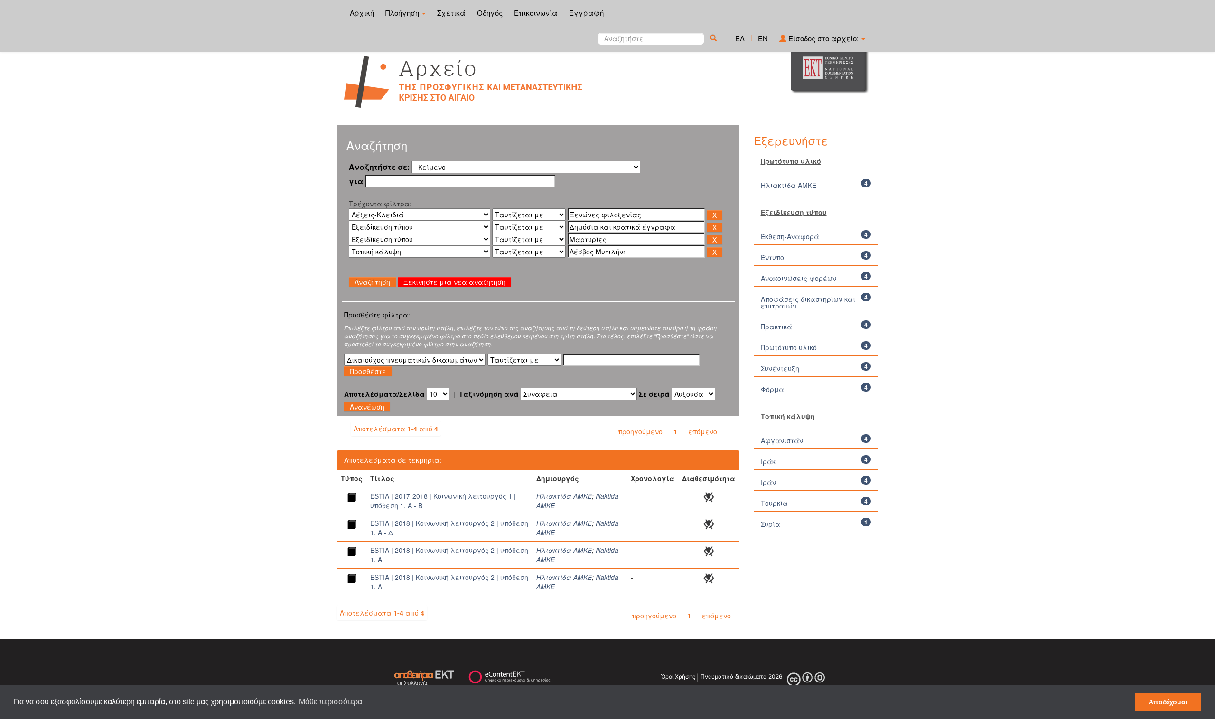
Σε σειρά (654, 394)
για (356, 181)
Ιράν (768, 482)
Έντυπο (772, 257)
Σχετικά (451, 13)
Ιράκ (768, 461)
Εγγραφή (586, 13)
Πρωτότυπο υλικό (789, 347)
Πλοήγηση (403, 13)
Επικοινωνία (536, 13)
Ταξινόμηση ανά (489, 394)
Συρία (770, 524)
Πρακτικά (776, 326)
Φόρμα (772, 389)
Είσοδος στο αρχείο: (823, 38)
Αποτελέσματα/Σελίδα (384, 394)
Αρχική (362, 13)
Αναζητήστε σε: (379, 167)
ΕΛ (740, 38)
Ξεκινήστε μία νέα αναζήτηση (454, 282)
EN (763, 38)
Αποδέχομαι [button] (1168, 702)
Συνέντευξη (780, 368)
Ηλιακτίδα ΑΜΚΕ (564, 496)
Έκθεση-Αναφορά (790, 236)
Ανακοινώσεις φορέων (798, 278)
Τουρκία (774, 503)
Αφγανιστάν (782, 440)
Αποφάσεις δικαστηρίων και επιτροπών (808, 302)
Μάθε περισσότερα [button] (330, 702)
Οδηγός (490, 13)
